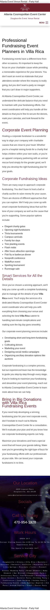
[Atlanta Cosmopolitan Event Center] (25, 7)
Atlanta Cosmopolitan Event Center (25, 14)
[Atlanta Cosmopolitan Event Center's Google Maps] (25, 508)
